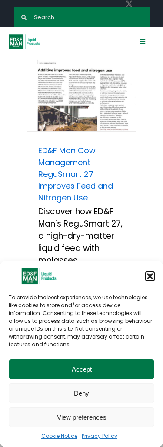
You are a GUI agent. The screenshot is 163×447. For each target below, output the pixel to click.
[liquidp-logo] (25, 37)
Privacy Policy (99, 436)
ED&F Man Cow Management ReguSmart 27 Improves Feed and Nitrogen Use (75, 174)
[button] (150, 276)
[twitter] (129, 3)
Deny (81, 393)
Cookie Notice (59, 436)
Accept (82, 369)
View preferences (81, 417)
